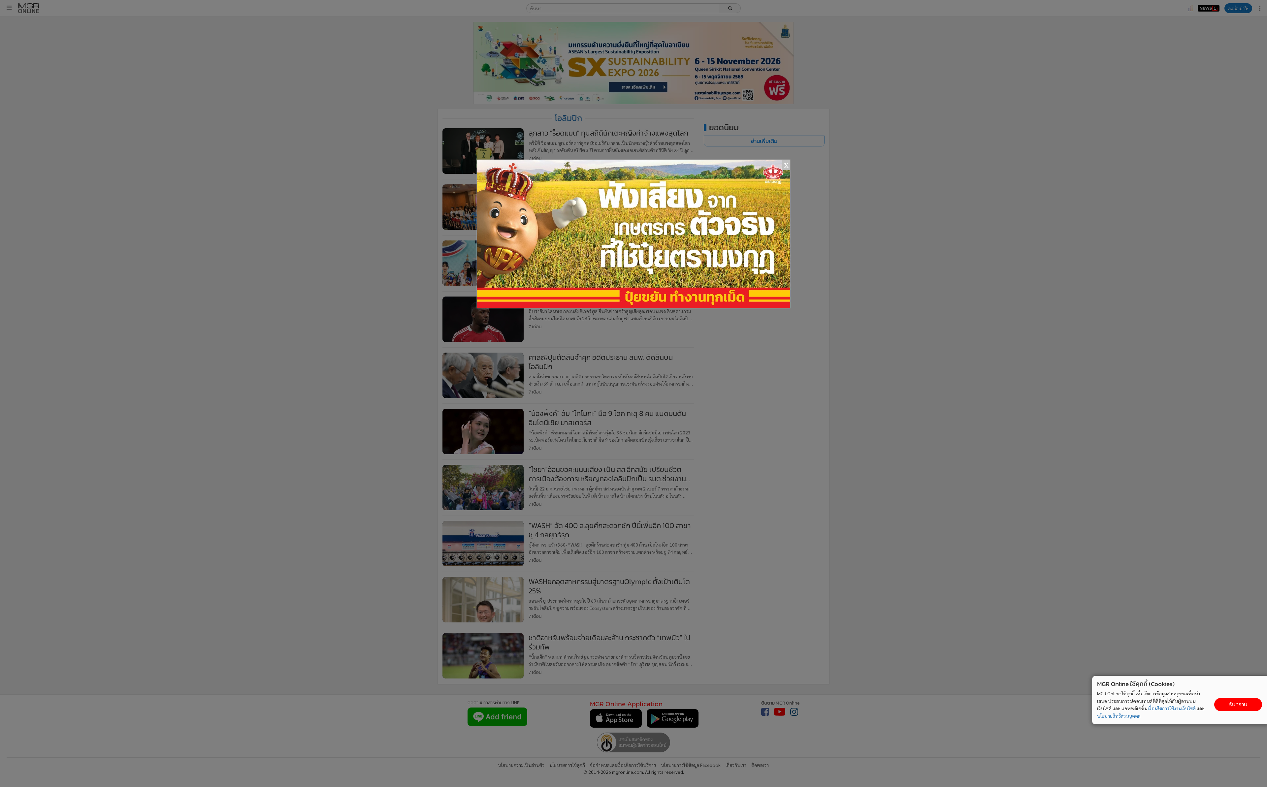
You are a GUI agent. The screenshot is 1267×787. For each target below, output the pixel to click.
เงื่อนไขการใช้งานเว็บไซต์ (1172, 708)
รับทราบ (1238, 704)
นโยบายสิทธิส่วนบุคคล (1119, 716)
